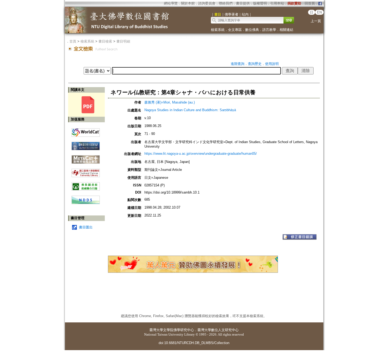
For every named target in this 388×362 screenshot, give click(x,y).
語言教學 (269, 30)
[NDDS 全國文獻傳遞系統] (86, 203)
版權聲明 (260, 3)
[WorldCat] (86, 131)
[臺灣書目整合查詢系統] (86, 144)
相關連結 (286, 30)
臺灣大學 (156, 330)
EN (319, 12)
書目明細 (123, 41)
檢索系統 (218, 30)
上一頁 (316, 21)
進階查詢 (237, 64)
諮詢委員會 (206, 3)
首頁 (72, 41)
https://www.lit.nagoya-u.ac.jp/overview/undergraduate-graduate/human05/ (200, 154)
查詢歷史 (255, 64)
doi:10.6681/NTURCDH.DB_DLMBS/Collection (194, 343)
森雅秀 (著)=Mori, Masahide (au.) (169, 102)
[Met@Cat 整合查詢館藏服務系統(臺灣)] (86, 157)
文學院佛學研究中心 (178, 330)
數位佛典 (252, 30)
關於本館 (188, 3)
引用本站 (277, 3)
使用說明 (272, 64)
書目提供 (243, 3)
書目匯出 (86, 227)
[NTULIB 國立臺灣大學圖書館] (86, 171)
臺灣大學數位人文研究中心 (218, 330)
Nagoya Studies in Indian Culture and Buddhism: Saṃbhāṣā (190, 110)
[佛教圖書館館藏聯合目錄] (86, 184)
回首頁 (310, 3)
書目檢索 (105, 41)
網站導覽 (171, 3)
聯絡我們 (226, 3)
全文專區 (235, 30)
